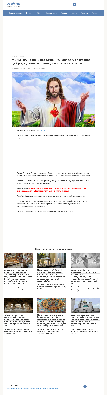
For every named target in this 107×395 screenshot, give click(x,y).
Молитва (42, 68)
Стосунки (29, 13)
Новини (74, 13)
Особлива (13, 3)
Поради (64, 13)
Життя (39, 13)
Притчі (94, 13)
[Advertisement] (53, 34)
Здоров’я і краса (15, 13)
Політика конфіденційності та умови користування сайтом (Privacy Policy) (33, 389)
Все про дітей (51, 13)
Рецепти (84, 13)
